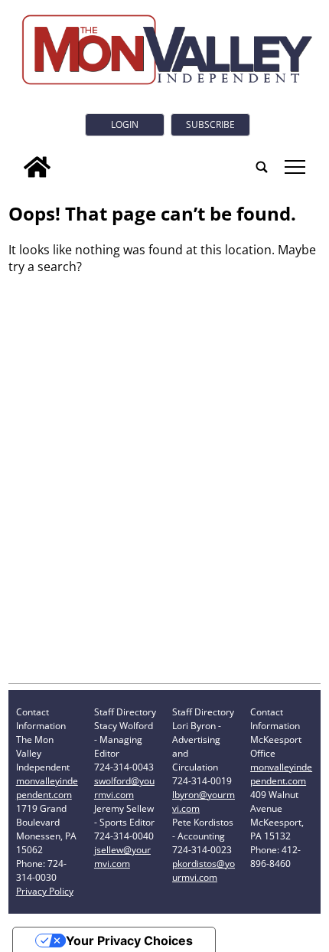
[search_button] (261, 167)
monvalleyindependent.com (47, 787)
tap (294, 167)
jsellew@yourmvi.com (122, 856)
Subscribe (210, 124)
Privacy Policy (44, 891)
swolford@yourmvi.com (124, 787)
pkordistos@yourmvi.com (203, 870)
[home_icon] (37, 167)
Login (124, 124)
